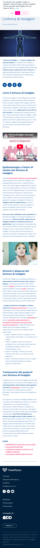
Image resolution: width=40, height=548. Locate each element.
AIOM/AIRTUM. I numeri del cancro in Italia (20, 444)
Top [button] (18, 13)
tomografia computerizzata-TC (18, 320)
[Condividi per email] (5, 85)
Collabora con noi (9, 486)
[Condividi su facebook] (14, 85)
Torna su (8, 526)
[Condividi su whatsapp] (10, 85)
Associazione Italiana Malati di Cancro (19, 454)
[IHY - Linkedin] (8, 491)
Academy (6, 483)
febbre (11, 286)
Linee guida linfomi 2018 (14, 447)
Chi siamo (6, 476)
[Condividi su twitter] (19, 85)
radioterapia (15, 387)
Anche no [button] (25, 13)
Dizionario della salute (11, 479)
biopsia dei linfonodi (19, 308)
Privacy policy (8, 503)
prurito (23, 289)
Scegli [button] (12, 13)
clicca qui (17, 8)
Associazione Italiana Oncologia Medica (23, 178)
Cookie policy (7, 506)
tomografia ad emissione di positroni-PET (17, 322)
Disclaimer (6, 499)
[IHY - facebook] (4, 491)
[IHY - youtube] (12, 491)
